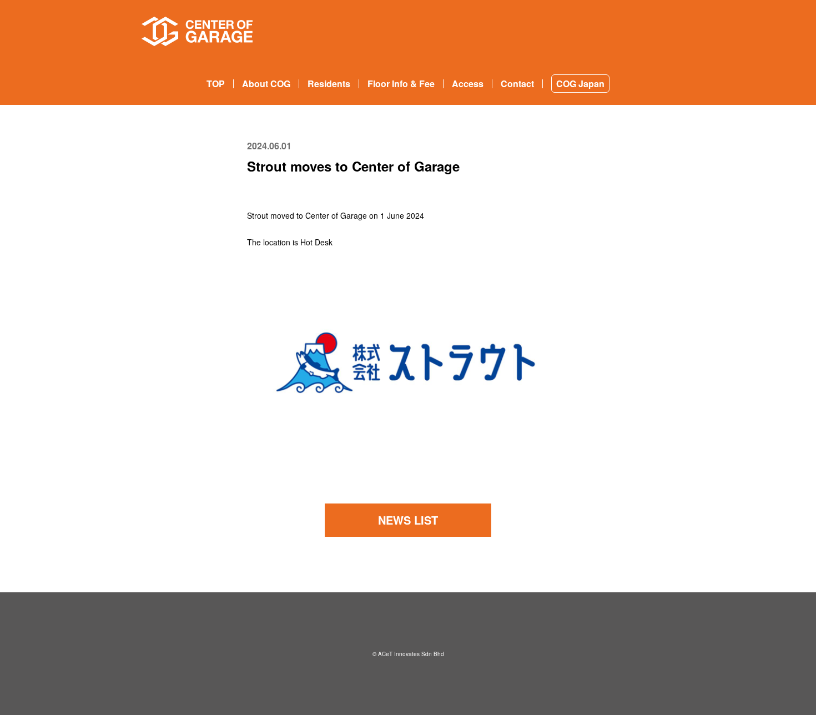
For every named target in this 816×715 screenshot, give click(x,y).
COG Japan (580, 83)
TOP (215, 83)
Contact (517, 83)
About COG (266, 83)
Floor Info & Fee (401, 83)
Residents (329, 83)
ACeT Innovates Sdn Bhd (411, 654)
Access (467, 83)
